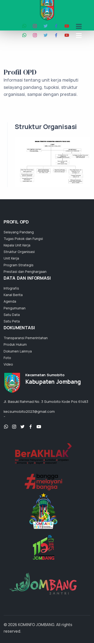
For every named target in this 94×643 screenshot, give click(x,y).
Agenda (10, 301)
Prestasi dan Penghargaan (25, 271)
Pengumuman (15, 308)
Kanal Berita (13, 294)
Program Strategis (19, 265)
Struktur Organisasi (19, 251)
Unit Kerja (11, 258)
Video (8, 364)
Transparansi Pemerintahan (26, 338)
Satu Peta (12, 321)
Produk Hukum (15, 344)
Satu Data (12, 314)
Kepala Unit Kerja (17, 245)
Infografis (11, 288)
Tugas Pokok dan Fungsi (23, 238)
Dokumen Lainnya (18, 351)
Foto (7, 357)
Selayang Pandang (19, 232)
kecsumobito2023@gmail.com (29, 411)
